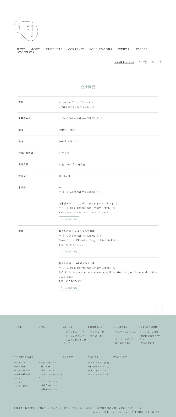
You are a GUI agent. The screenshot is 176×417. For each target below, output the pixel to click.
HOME (18, 326)
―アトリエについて (73, 335)
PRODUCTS (95, 326)
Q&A (67, 408)
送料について (46, 370)
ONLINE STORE (124, 61)
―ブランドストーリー (75, 331)
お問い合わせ (55, 408)
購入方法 (44, 366)
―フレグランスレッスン (124, 333)
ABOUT (67, 326)
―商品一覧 (19, 366)
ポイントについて (49, 381)
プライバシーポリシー (83, 408)
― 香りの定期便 (146, 342)
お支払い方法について (50, 376)
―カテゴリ (19, 362)
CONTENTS (120, 326)
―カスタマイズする (123, 339)
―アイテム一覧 (96, 331)
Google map (71, 219)
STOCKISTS (120, 357)
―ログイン (19, 378)
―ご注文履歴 (21, 386)
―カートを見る (22, 370)
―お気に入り (21, 382)
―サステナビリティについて (74, 341)
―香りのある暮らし (123, 342)
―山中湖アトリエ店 (98, 366)
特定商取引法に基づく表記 (111, 408)
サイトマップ (135, 408)
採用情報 (29, 408)
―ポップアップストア (99, 374)
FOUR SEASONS (148, 326)
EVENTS (68, 357)
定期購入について (49, 389)
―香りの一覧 (95, 335)
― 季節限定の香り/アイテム (149, 337)
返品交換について (49, 385)
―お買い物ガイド (47, 362)
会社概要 (18, 408)
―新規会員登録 (22, 374)
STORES (93, 357)
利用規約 (41, 408)
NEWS (42, 326)
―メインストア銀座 (98, 362)
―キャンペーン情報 (148, 331)
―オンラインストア (98, 370)
